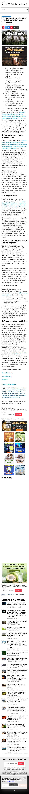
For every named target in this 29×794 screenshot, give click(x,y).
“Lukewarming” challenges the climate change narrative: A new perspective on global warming (17, 741)
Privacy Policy (11, 781)
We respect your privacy (20, 772)
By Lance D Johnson (17, 607)
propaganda (5, 395)
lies (18, 393)
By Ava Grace (15, 704)
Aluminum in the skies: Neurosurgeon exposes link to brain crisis (17, 671)
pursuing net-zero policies (19, 353)
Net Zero (22, 393)
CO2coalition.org (6, 376)
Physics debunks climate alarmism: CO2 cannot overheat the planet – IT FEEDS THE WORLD (16, 694)
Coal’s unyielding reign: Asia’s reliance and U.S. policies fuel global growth (17, 665)
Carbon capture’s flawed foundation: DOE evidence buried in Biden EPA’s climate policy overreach (16, 749)
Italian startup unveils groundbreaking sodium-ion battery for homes (17, 659)
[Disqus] (14, 500)
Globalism (4, 393)
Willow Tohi (12, 24)
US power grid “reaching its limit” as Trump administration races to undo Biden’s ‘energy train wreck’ (16, 604)
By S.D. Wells (15, 618)
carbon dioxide (15, 388)
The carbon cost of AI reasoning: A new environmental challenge (17, 652)
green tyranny (12, 393)
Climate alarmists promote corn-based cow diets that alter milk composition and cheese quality (17, 734)
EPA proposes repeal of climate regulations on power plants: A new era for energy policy (16, 718)
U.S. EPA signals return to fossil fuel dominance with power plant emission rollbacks (17, 686)
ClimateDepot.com (7, 373)
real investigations (15, 395)
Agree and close (13, 784)
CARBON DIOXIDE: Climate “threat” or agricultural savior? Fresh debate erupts (17, 635)
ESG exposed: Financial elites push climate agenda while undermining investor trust (16, 726)
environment (10, 392)
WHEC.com (5, 379)
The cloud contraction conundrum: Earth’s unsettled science (16, 628)
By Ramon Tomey (16, 624)
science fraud (12, 397)
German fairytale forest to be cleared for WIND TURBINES (17, 622)
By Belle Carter (16, 655)
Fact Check (18, 392)
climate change (11, 390)
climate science (21, 390)
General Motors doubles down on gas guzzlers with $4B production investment (17, 701)
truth (18, 397)
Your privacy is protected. (7, 419)
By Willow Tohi (16, 630)
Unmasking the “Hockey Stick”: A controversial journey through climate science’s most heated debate (17, 678)
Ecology (4, 392)
